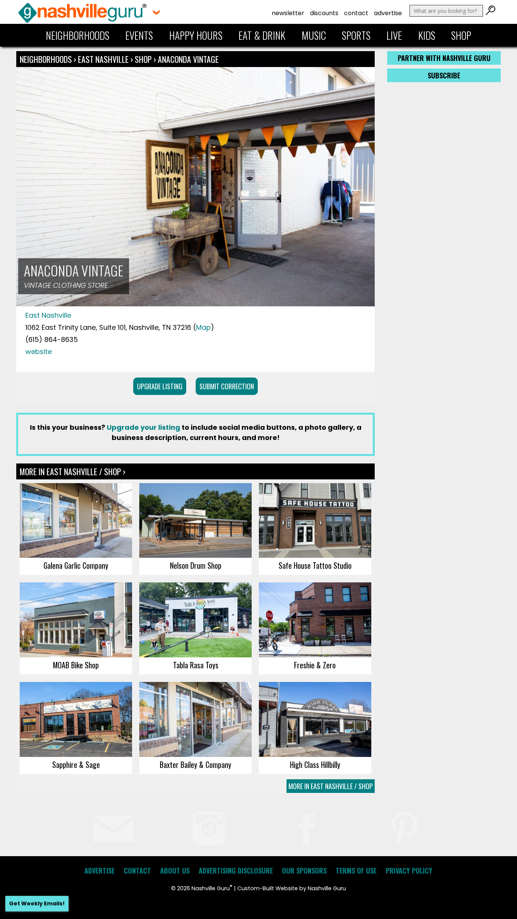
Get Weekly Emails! (37, 903)
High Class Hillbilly (315, 764)
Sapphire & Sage (76, 764)
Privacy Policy (409, 870)
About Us (175, 870)
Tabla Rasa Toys (195, 665)
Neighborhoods (77, 35)
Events (139, 35)
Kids (426, 35)
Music (314, 35)
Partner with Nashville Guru (444, 58)
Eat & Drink (261, 35)
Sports (356, 35)
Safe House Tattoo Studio (315, 565)
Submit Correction (226, 386)
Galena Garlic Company (76, 565)
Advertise (388, 13)
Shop (461, 35)
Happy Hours (196, 35)
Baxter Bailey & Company (195, 764)
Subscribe (444, 75)
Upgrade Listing (159, 386)
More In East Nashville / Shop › (72, 471)
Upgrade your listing (143, 427)
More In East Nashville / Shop (330, 786)
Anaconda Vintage (188, 59)
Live (394, 35)
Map (203, 327)
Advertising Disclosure (236, 870)
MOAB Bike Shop (76, 665)
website (38, 351)
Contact (356, 13)
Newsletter (288, 13)
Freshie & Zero (315, 665)
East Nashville (104, 59)
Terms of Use (356, 870)
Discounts (324, 13)
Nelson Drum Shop (195, 565)
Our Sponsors (304, 870)
